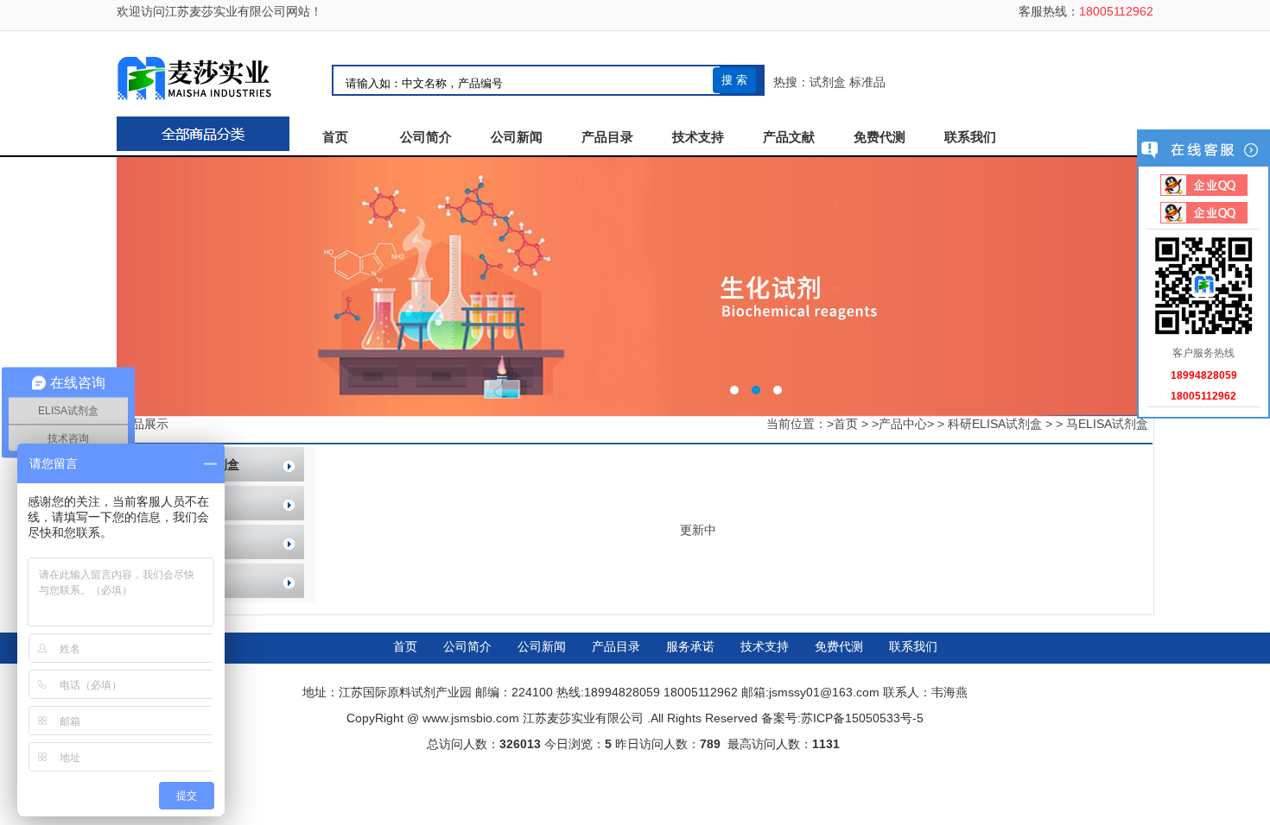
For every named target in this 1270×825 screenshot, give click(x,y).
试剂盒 (828, 82)
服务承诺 (690, 646)
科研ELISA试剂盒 (995, 424)
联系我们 (970, 137)
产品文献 (789, 137)
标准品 (867, 82)
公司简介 (426, 137)
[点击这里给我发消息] (1204, 186)
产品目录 (607, 137)
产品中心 (903, 424)
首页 (335, 137)
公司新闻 (517, 137)
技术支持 (698, 137)
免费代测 (879, 137)
